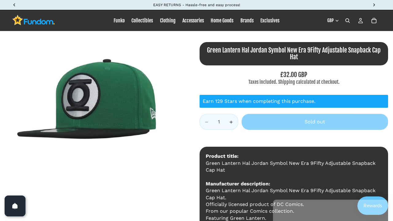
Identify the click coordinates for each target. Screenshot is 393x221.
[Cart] (374, 20)
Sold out (315, 122)
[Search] (347, 20)
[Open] (15, 206)
